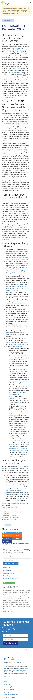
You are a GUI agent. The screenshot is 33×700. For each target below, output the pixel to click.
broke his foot (18, 402)
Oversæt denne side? (9, 697)
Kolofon (6, 681)
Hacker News (7, 535)
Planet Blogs (7, 576)
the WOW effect (24, 387)
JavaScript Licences (9, 689)
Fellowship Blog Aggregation (10, 517)
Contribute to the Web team (11, 694)
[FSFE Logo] (5, 3)
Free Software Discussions (10, 519)
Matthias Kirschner (7, 507)
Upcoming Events (8, 573)
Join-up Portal (15, 237)
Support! (7, 541)
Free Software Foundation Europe (12, 512)
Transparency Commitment (11, 687)
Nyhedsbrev (7, 21)
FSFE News (5, 514)
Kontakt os (7, 676)
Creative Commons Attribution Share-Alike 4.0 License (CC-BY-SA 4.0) (16, 670)
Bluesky (17, 532)
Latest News (7, 570)
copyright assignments (15, 363)
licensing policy (23, 673)
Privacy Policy (7, 684)
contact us (21, 498)
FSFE (15, 507)
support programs (19, 479)
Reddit (17, 535)
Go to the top (28, 650)
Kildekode (6, 692)
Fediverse (7, 532)
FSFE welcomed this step (16, 72)
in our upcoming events (18, 381)
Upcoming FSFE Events (9, 515)
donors (22, 503)
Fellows (14, 503)
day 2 (17, 446)
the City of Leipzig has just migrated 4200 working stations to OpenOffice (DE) (16, 226)
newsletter (8, 525)
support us (9, 494)
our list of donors (22, 494)
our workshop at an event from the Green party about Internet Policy (18, 448)
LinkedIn (7, 538)
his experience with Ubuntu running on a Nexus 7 (19, 371)
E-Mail (17, 538)
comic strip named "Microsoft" (19, 344)
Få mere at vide (7, 611)
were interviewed (14, 296)
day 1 (11, 446)
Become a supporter (9, 583)
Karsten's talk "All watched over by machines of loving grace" (17, 251)
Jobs (5, 679)
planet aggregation (16, 346)
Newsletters (6, 567)
